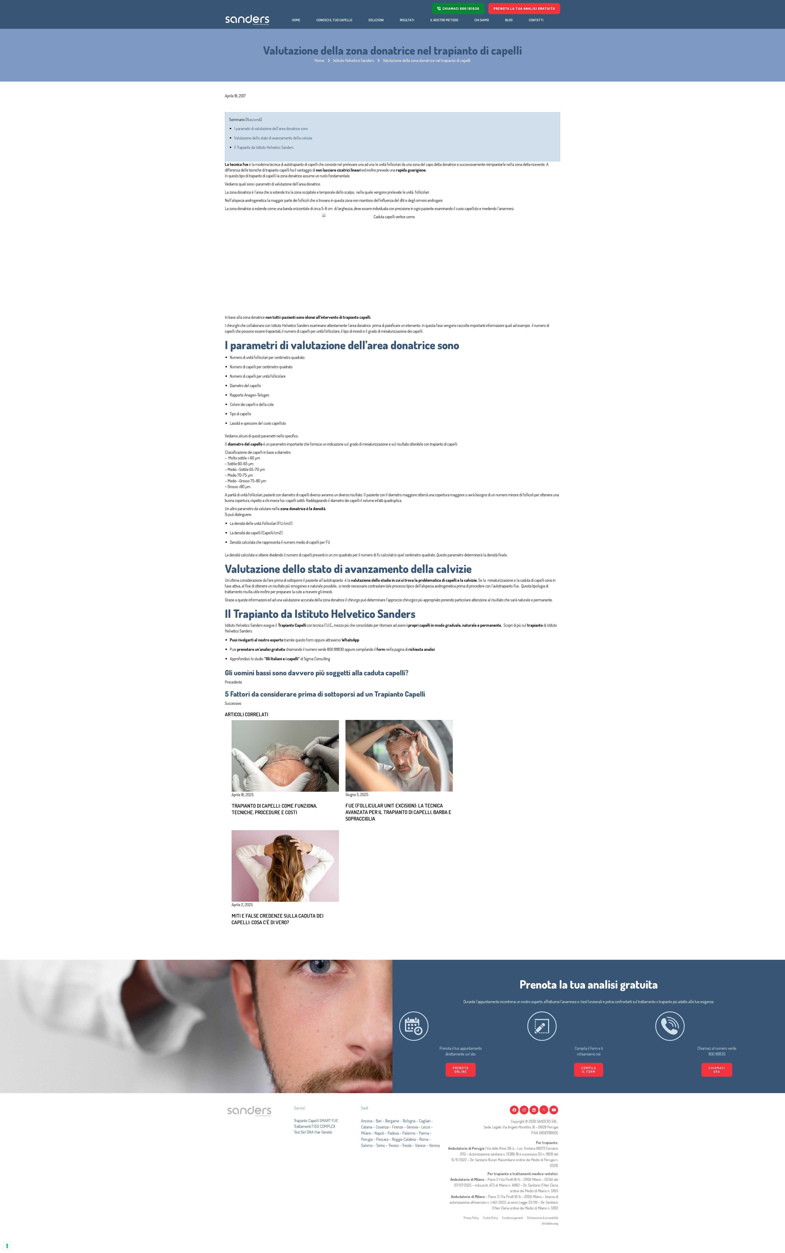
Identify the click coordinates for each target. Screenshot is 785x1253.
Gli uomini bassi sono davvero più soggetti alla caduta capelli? (316, 672)
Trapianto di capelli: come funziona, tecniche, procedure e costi (274, 808)
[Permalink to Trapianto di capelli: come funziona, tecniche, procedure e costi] (285, 755)
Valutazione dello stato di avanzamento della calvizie (273, 137)
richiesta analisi (421, 649)
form (310, 639)
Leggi (362, 830)
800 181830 (335, 649)
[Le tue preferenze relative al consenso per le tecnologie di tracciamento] (7, 1246)
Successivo (233, 703)
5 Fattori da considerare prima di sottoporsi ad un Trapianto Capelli (325, 693)
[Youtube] (553, 1110)
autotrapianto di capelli (301, 164)
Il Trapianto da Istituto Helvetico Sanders (264, 147)
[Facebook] (514, 1110)
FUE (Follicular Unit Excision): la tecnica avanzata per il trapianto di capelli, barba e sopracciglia (398, 812)
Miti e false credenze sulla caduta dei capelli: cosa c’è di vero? (277, 918)
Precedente (233, 682)
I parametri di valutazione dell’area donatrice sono (271, 128)
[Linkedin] (533, 1110)
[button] (588, 1070)
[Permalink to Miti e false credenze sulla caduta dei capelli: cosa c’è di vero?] (285, 865)
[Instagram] (524, 1110)
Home (319, 60)
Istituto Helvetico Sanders (353, 60)
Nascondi (253, 119)
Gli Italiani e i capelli (282, 658)
